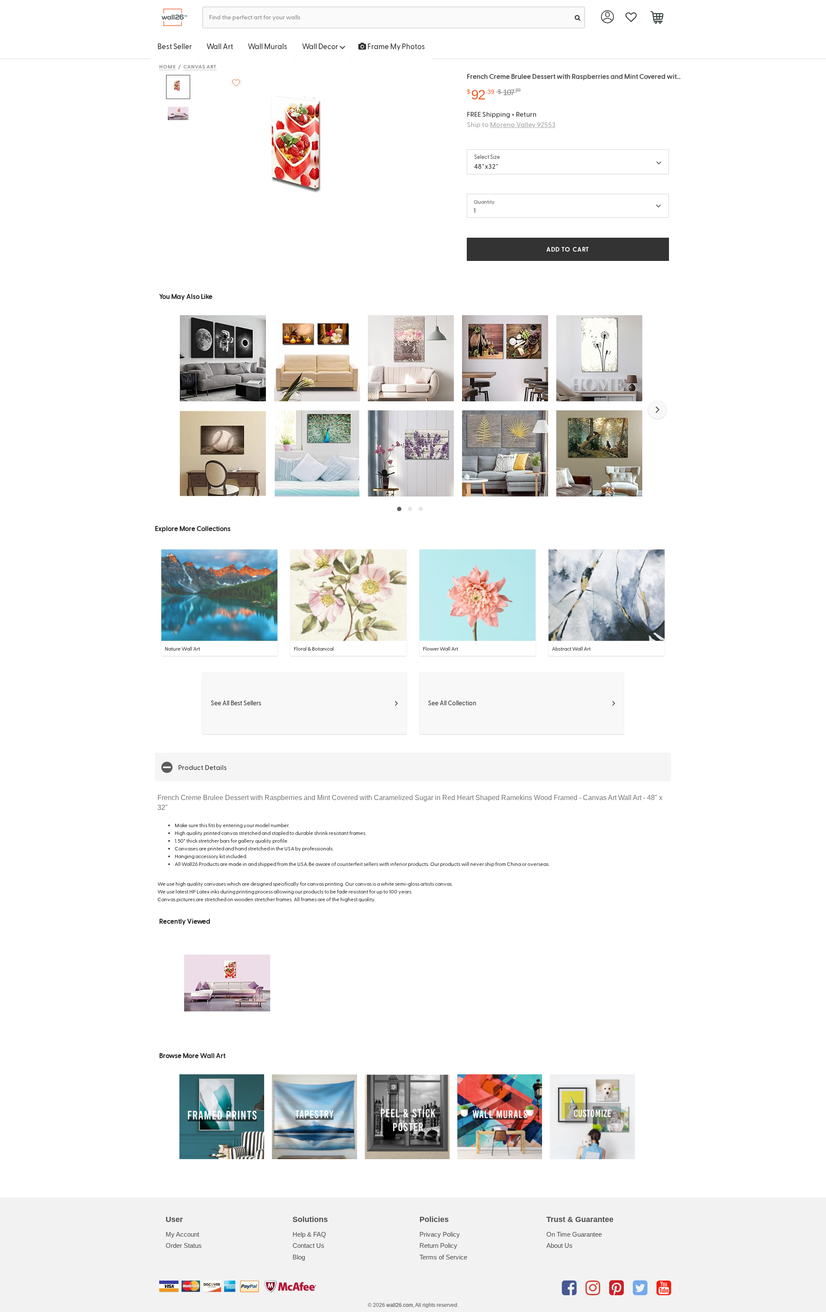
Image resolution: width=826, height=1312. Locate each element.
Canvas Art (200, 66)
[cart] (656, 18)
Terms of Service (443, 1257)
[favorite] (631, 17)
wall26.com (399, 1305)
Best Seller (174, 46)
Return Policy (438, 1245)
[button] (657, 409)
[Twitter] (641, 1288)
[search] (577, 17)
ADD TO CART (567, 249)
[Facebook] (570, 1288)
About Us (559, 1245)
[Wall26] (171, 17)
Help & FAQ (309, 1234)
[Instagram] (594, 1288)
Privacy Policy (439, 1234)
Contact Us (308, 1245)
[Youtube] (663, 1288)
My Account (182, 1234)
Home (167, 66)
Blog (299, 1257)
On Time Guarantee (574, 1234)
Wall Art (219, 46)
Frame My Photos (395, 46)
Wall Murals (267, 46)
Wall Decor (320, 46)
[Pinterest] (618, 1288)
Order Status (184, 1245)
